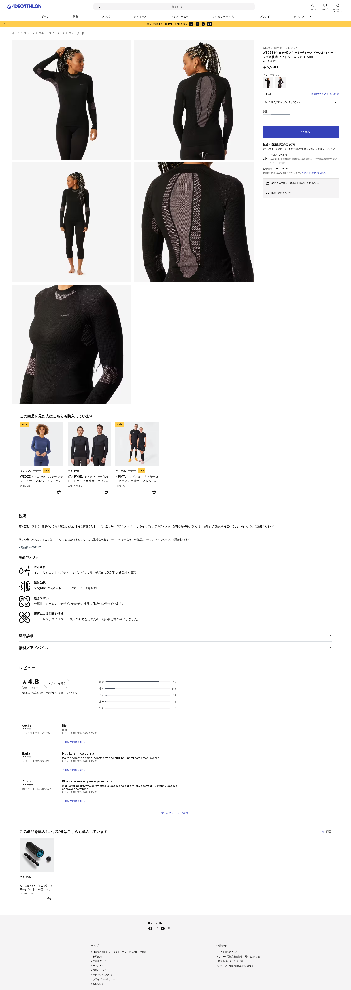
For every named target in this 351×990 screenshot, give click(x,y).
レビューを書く (57, 683)
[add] (286, 118)
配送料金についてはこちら (315, 172)
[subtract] (267, 118)
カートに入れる (301, 131)
